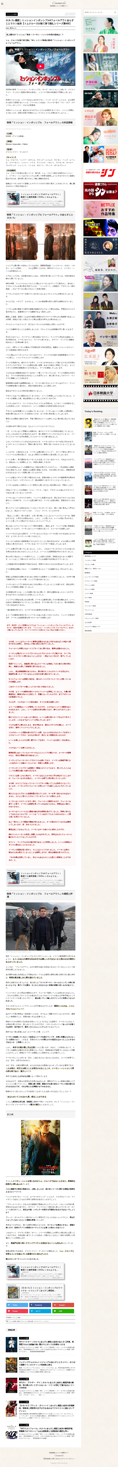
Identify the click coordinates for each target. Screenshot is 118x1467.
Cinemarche (59, 3)
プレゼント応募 (89, 564)
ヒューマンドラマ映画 (92, 577)
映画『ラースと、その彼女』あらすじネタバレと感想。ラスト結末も (104, 513)
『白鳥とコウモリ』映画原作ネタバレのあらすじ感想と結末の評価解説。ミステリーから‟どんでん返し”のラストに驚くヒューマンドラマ (104, 528)
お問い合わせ (55, 1459)
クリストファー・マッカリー (41, 1321)
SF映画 (87, 601)
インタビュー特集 (90, 560)
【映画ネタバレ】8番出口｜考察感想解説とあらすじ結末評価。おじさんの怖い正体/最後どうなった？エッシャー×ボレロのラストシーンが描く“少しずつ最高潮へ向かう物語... (105, 422)
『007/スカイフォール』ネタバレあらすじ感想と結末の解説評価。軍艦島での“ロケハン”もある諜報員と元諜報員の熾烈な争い (46, 1430)
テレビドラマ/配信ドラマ (92, 626)
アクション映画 (16, 1318)
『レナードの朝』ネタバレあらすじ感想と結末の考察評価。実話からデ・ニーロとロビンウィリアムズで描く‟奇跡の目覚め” (104, 541)
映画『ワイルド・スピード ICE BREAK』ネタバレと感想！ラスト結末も (104, 434)
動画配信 (87, 572)
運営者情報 (88, 630)
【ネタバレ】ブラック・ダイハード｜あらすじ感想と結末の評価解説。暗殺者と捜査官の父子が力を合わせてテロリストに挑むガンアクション (46, 1408)
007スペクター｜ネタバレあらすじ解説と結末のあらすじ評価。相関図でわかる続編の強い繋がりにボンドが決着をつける (46, 1343)
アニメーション (89, 610)
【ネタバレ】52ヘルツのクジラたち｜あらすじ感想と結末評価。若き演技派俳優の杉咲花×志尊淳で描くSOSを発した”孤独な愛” (104, 475)
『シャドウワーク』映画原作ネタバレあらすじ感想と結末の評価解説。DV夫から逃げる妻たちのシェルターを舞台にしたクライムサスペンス (104, 461)
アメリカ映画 (12, 1321)
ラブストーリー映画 (91, 581)
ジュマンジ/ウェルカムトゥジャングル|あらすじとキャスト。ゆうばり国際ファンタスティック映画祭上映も (47, 1363)
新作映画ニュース (90, 556)
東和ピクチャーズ (21, 1321)
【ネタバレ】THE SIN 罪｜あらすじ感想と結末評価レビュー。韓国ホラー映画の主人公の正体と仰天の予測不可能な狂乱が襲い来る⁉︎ (104, 501)
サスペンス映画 (89, 589)
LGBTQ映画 (88, 614)
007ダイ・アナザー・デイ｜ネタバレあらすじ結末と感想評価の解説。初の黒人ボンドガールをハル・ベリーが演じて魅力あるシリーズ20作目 (46, 1385)
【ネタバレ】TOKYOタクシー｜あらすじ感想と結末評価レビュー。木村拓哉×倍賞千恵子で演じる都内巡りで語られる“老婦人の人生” (104, 488)
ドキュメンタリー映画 (92, 618)
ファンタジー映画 (90, 606)
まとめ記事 (88, 622)
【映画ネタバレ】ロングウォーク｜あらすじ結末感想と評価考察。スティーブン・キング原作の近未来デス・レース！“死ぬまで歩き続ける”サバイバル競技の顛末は (104, 449)
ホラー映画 (88, 597)
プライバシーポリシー (68, 1459)
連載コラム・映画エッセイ (93, 568)
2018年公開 (30, 1321)
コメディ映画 (89, 593)
